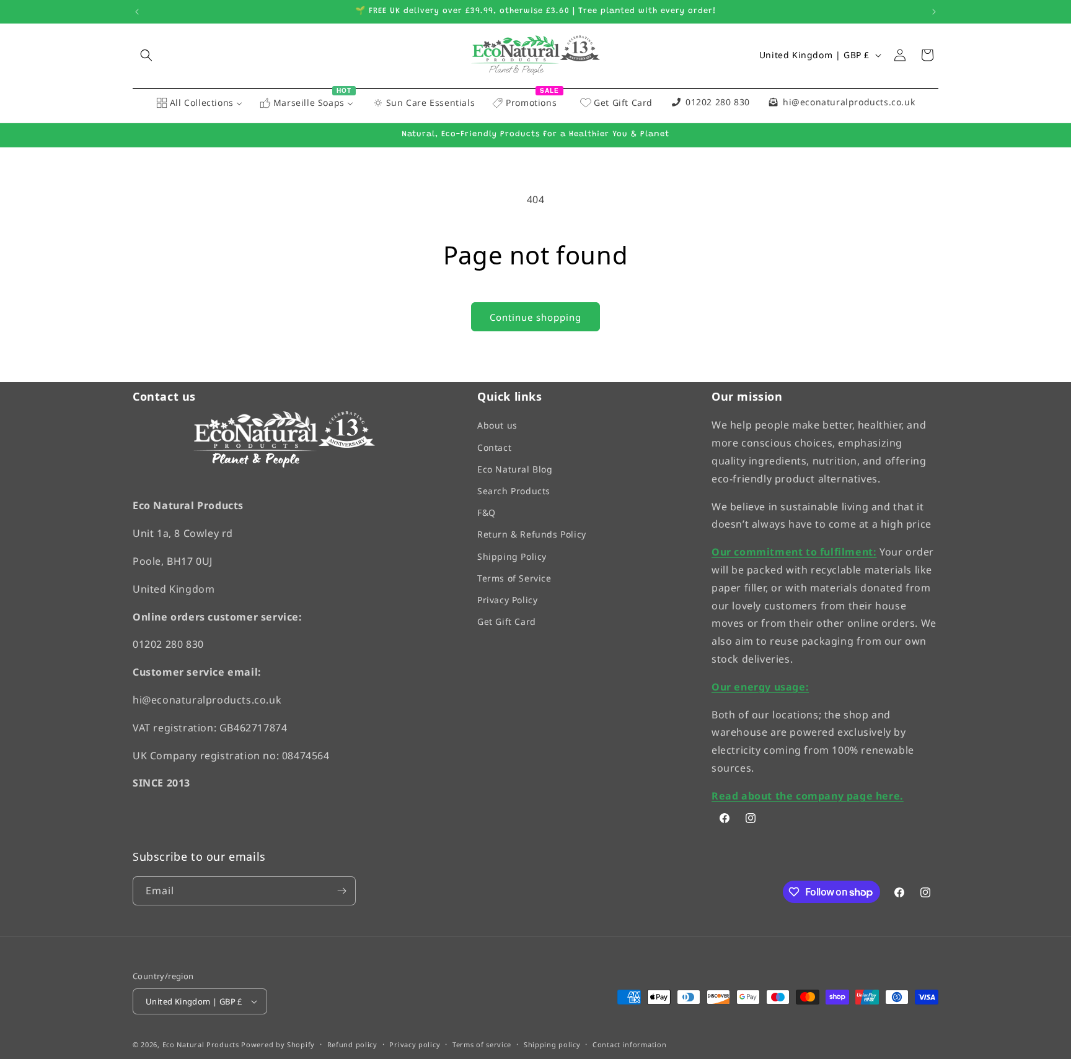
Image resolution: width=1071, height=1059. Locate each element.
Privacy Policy (507, 600)
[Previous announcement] (137, 12)
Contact (494, 447)
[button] (146, 55)
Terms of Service (514, 578)
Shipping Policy (512, 556)
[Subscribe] (341, 890)
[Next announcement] (934, 12)
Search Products (513, 491)
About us (497, 426)
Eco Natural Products (200, 1045)
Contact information (629, 1045)
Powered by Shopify (278, 1045)
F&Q (486, 512)
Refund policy (352, 1045)
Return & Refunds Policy (531, 535)
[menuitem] (199, 103)
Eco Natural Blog (515, 469)
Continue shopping (535, 317)
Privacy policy (414, 1045)
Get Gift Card (506, 621)
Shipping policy (552, 1045)
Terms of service (481, 1045)
